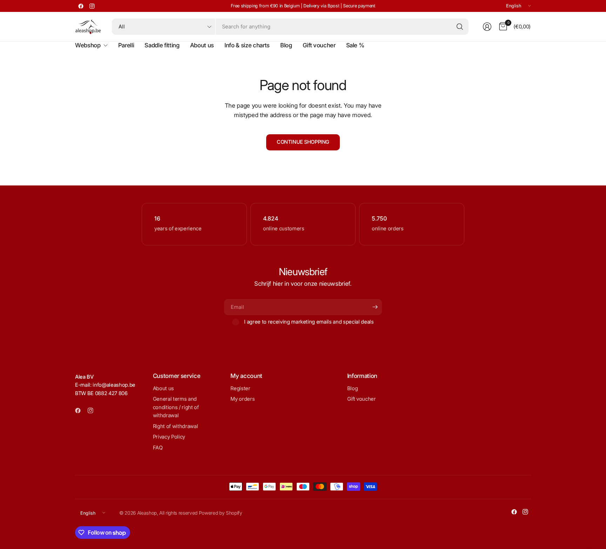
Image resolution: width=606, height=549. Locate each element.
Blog (352, 388)
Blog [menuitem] (286, 45)
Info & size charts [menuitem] (247, 45)
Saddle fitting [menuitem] (161, 45)
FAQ (158, 448)
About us (163, 388)
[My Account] (487, 27)
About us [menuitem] (202, 45)
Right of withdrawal (175, 426)
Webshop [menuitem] (88, 45)
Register (240, 388)
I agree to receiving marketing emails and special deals (309, 322)
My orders (242, 399)
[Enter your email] (375, 307)
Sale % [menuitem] (355, 45)
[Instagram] (91, 6)
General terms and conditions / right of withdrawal (176, 407)
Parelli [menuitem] (126, 45)
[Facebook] (80, 6)
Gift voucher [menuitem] (319, 45)
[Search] (460, 27)
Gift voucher (361, 399)
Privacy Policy (169, 437)
